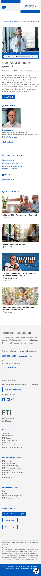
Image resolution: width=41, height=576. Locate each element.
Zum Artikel (8, 97)
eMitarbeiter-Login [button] (9, 527)
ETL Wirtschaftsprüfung (10, 466)
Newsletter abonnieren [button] (12, 389)
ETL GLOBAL (7, 461)
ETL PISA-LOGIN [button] (9, 520)
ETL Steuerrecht (7, 475)
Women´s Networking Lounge (12, 495)
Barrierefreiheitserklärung (10, 445)
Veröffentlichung (8, 161)
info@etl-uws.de (11, 137)
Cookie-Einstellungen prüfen (12, 447)
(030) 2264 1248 (9, 356)
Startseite (7, 21)
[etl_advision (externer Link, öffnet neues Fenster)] (12, 400)
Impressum (6, 442)
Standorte (5, 433)
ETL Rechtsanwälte (9, 463)
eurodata (5, 493)
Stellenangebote (7, 436)
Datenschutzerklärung (9, 440)
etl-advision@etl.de (24, 356)
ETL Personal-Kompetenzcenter (13, 472)
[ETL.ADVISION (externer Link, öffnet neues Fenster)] (3, 400)
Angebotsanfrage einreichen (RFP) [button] (14, 514)
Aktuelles (15, 21)
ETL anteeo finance (8, 477)
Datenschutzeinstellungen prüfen (25, 568)
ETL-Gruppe (6, 438)
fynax (4, 491)
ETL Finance (6, 470)
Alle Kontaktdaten (8, 142)
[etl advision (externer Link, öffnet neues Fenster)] (8, 400)
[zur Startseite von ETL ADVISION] (29, 7)
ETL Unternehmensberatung (11, 468)
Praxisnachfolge (8, 179)
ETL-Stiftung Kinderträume (11, 498)
